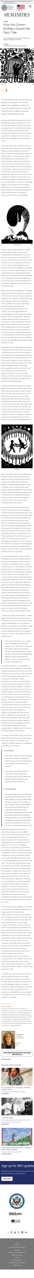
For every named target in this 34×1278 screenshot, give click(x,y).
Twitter (3, 90)
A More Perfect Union (17, 1221)
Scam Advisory (17, 1265)
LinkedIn (22, 1232)
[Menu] (30, 6)
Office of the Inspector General (17, 1247)
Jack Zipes (6, 44)
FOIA (17, 1242)
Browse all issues (6, 1059)
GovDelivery (26, 1232)
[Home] (17, 1201)
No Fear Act (17, 1245)
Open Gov (17, 1257)
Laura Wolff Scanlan (6, 1153)
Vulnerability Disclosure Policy (17, 1262)
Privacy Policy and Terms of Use (17, 1252)
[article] (15, 1040)
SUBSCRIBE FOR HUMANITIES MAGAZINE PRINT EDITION (17, 1053)
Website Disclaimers (17, 1255)
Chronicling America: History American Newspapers (17, 1214)
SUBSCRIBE (7, 1179)
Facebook (6, 90)
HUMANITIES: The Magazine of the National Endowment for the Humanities (17, 15)
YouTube (15, 1232)
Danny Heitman (5, 1093)
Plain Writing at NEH (17, 1260)
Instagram (19, 1232)
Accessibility (17, 1250)
